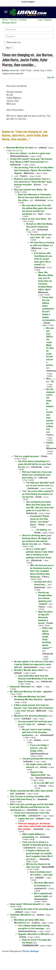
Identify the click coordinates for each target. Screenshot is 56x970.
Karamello (14, 70)
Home (4, 19)
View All (50, 77)
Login (40, 19)
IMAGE (17, 719)
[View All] (19, 150)
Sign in (9, 47)
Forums (13, 19)
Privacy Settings (31, 951)
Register (48, 19)
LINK (50, 716)
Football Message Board (14, 21)
